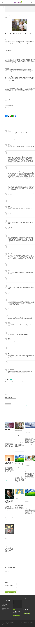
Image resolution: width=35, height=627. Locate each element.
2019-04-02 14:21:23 (10, 293)
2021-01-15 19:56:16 (10, 246)
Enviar (14, 609)
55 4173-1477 (7, 608)
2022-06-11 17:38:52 (10, 167)
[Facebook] (1, 7)
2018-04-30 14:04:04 (10, 339)
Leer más (16, 448)
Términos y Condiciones (5, 623)
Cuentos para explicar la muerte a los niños (9, 430)
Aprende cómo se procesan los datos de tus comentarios (23, 405)
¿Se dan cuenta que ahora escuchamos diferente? (8, 501)
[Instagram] (2, 7)
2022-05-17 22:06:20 (10, 194)
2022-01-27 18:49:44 (10, 207)
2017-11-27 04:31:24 (10, 370)
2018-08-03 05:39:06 (10, 323)
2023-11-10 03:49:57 (10, 145)
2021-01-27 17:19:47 (10, 228)
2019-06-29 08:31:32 (10, 278)
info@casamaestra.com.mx (7, 609)
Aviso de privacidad (4, 624)
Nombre (5, 394)
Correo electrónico (8, 397)
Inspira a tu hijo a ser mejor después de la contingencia (19, 464)
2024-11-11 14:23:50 (10, 131)
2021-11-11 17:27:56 (10, 213)
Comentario (6, 383)
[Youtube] (4, 7)
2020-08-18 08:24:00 (10, 271)
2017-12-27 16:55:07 (10, 354)
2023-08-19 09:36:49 (10, 152)
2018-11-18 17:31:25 (10, 309)
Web (5, 400)
